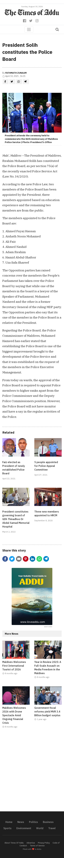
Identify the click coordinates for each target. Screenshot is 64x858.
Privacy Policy (44, 843)
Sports (7, 828)
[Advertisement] (32, 772)
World (39, 828)
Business (48, 822)
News (20, 822)
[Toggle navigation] (29, 29)
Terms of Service (37, 845)
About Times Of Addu (14, 843)
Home (8, 822)
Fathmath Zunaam (16, 72)
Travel (52, 828)
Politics (33, 822)
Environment (23, 828)
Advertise (31, 843)
